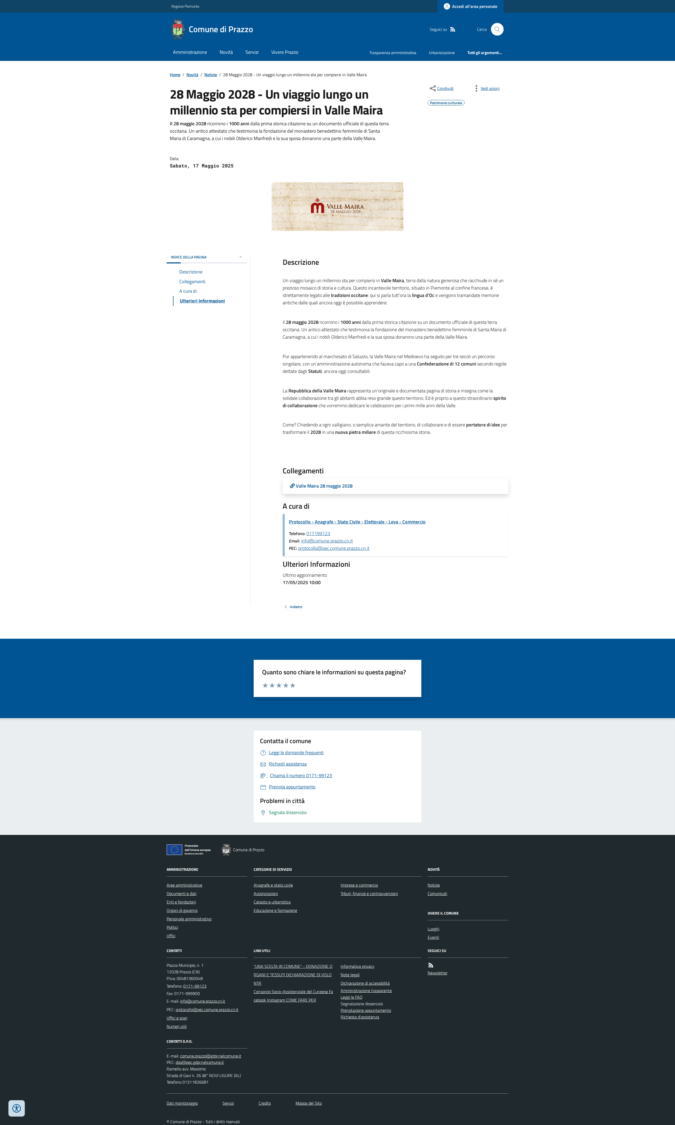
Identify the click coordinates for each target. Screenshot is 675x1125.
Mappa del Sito (309, 1103)
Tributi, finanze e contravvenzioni (369, 893)
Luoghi (433, 929)
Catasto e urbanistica (272, 902)
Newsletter (437, 973)
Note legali (350, 975)
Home (175, 74)
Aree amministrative (184, 885)
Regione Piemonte (185, 6)
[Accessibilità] (16, 1108)
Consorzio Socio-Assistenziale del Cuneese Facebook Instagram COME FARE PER (293, 995)
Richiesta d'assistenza (360, 1017)
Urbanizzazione (442, 53)
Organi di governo (182, 910)
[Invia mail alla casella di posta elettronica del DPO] (210, 1056)
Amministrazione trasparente (366, 990)
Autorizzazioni (266, 893)
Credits (265, 1103)
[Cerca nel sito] (495, 29)
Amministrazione (190, 52)
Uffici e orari (177, 1018)
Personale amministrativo (189, 919)
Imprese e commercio (359, 885)
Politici (172, 927)
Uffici (171, 935)
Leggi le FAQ (352, 997)
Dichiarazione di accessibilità (365, 983)
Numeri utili (177, 1026)
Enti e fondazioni (181, 902)
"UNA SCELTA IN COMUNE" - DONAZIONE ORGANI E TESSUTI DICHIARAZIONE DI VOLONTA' (293, 974)
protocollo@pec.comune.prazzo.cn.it (333, 548)
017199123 (318, 533)
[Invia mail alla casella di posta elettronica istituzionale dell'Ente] (202, 1001)
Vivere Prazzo (284, 52)
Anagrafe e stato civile (273, 885)
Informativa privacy (357, 966)
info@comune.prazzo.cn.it (327, 540)
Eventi (433, 937)
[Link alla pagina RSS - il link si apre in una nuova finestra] (453, 29)
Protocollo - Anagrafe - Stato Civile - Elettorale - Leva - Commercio (357, 521)
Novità (226, 52)
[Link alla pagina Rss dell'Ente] (431, 965)
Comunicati (437, 893)
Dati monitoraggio (182, 1103)
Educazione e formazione (275, 910)
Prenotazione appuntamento (366, 1010)
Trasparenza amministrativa (392, 53)
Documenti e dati (181, 893)
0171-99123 (194, 986)
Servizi (252, 52)
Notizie (210, 74)
